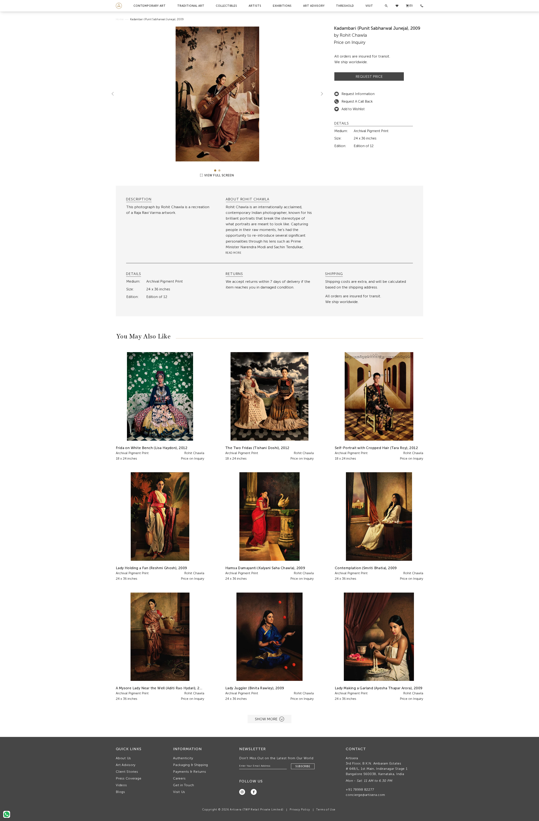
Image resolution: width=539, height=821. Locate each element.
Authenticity (183, 758)
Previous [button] (114, 93)
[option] (217, 94)
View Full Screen (218, 175)
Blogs (120, 792)
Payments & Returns (189, 772)
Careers (179, 778)
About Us (123, 758)
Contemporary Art (149, 5)
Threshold (345, 5)
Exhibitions (282, 5)
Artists (255, 5)
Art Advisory (314, 5)
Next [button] (320, 93)
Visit (369, 5)
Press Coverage (128, 778)
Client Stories (127, 772)
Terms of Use (325, 809)
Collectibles (226, 5)
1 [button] (215, 170)
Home (120, 19)
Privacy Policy (300, 809)
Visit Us (179, 792)
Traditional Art (190, 5)
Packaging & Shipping (190, 765)
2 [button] (219, 170)
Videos (121, 785)
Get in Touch (183, 785)
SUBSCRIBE (302, 766)
